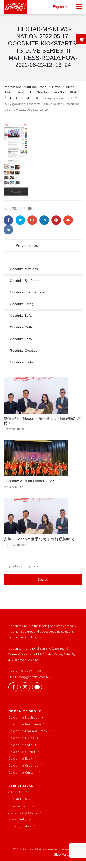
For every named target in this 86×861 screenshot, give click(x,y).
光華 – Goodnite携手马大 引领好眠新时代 (39, 539)
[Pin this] (56, 220)
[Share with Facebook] (8, 220)
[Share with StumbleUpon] (68, 220)
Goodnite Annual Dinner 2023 (29, 481)
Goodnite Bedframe (24, 281)
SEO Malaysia (64, 854)
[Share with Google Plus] (32, 220)
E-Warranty (17, 819)
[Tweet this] (20, 220)
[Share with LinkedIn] (44, 220)
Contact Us (17, 798)
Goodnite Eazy (21, 339)
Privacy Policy (20, 826)
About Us (15, 792)
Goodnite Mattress (24, 269)
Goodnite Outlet (22, 327)
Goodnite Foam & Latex (28, 292)
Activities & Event (22, 812)
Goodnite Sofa (21, 315)
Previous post (27, 246)
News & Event (19, 805)
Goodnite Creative (23, 350)
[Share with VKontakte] (8, 229)
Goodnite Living (21, 304)
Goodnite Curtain (23, 362)
